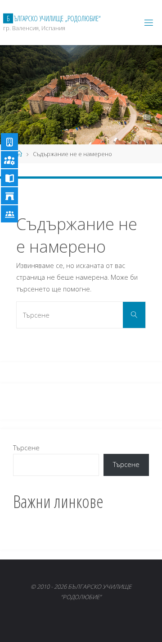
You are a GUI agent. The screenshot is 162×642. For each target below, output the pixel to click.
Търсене (26, 447)
